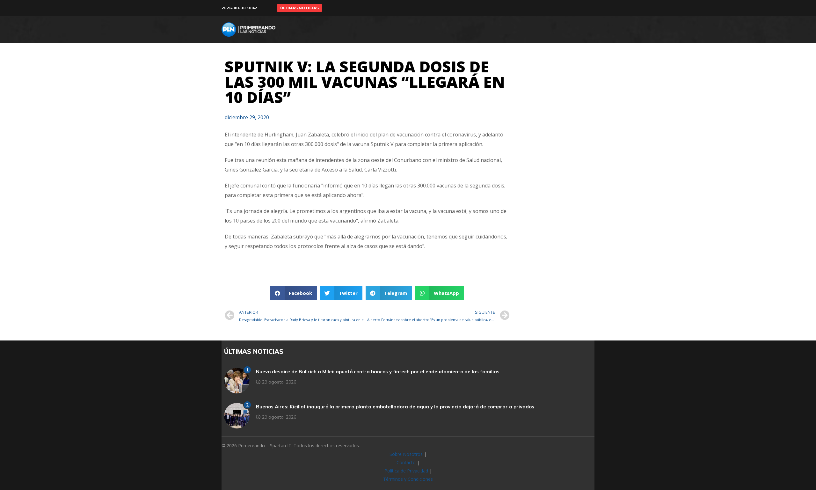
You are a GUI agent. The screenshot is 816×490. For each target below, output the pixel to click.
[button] (299, 8)
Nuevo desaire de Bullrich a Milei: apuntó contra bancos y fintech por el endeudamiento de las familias (377, 372)
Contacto (406, 462)
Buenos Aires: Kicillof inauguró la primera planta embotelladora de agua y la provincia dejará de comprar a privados (395, 407)
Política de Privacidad (406, 471)
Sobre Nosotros (406, 454)
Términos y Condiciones (408, 479)
